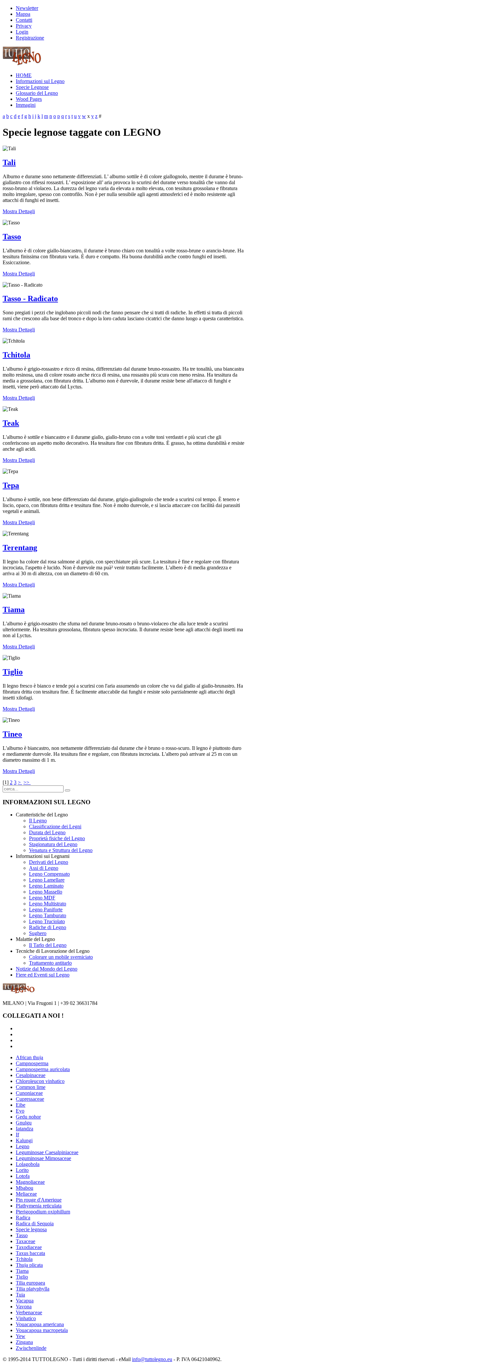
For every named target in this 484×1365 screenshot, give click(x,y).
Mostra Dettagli (19, 211)
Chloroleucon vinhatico (40, 1081)
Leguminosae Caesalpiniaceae (47, 1152)
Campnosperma (32, 1063)
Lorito (22, 1170)
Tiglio (13, 672)
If (17, 1134)
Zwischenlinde (31, 1348)
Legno (22, 1146)
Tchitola (16, 355)
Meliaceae (26, 1194)
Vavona (24, 1306)
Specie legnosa (31, 1229)
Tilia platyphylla (32, 1289)
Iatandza (24, 1128)
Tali (9, 162)
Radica (23, 1217)
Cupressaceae (30, 1099)
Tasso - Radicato (30, 298)
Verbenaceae (29, 1312)
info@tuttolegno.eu (152, 1359)
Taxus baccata (30, 1253)
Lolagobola (28, 1164)
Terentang (20, 547)
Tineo (12, 734)
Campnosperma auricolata (43, 1069)
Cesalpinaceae (30, 1075)
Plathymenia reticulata (39, 1206)
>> (27, 782)
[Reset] (67, 790)
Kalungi (24, 1140)
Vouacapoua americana (40, 1324)
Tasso (12, 236)
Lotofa (23, 1176)
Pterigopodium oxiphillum (43, 1211)
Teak (11, 423)
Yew (20, 1336)
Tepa (11, 485)
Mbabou (24, 1188)
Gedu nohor (28, 1117)
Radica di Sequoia (35, 1223)
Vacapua (25, 1300)
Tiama (14, 609)
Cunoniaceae (29, 1093)
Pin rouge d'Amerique (39, 1200)
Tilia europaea (30, 1283)
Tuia (20, 1294)
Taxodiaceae (29, 1247)
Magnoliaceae (30, 1182)
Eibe (20, 1105)
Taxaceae (25, 1241)
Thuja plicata (29, 1265)
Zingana (24, 1342)
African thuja (29, 1057)
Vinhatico (26, 1318)
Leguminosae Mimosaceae (43, 1158)
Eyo (20, 1111)
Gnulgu (24, 1122)
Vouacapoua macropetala (42, 1330)
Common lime (30, 1087)
